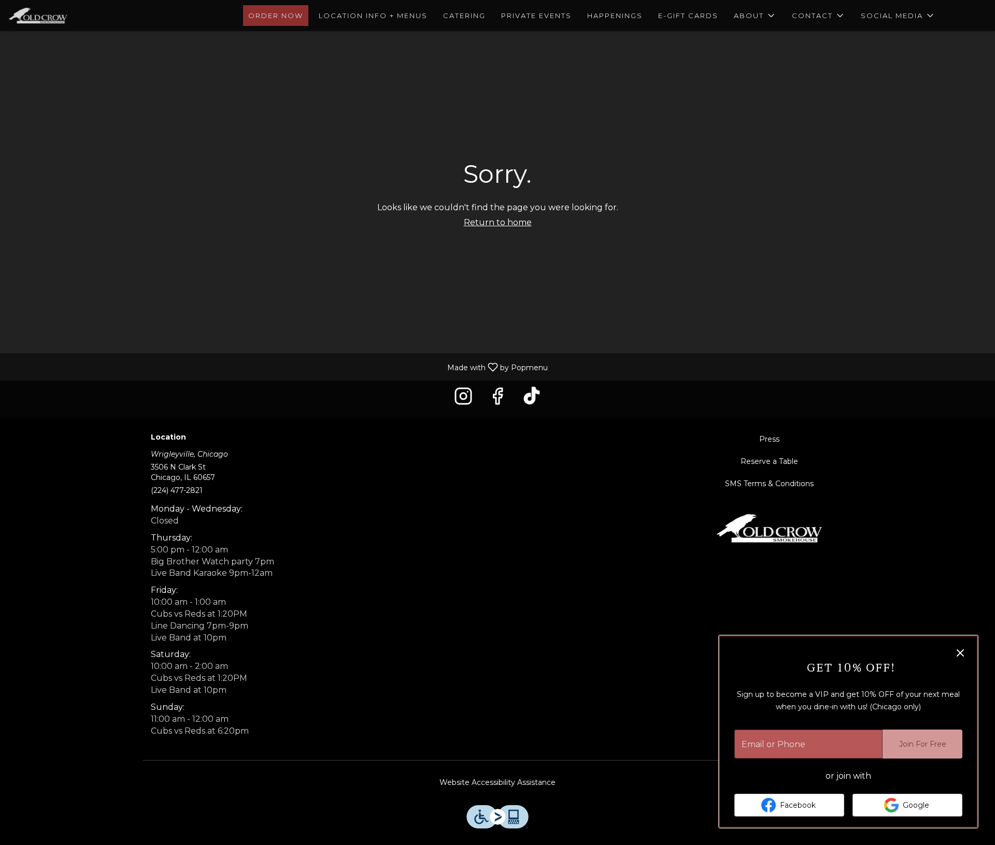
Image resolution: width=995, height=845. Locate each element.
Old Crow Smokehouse (769, 528)
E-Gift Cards (688, 15)
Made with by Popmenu (278, 366)
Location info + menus (373, 15)
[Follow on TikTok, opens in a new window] (531, 399)
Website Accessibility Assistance (497, 782)
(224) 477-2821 (177, 490)
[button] (755, 15)
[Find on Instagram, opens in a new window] (463, 399)
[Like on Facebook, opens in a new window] (497, 399)
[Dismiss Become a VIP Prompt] (960, 652)
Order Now (275, 15)
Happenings (615, 15)
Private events (536, 15)
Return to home (498, 222)
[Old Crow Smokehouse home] (55, 15)
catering (464, 15)
